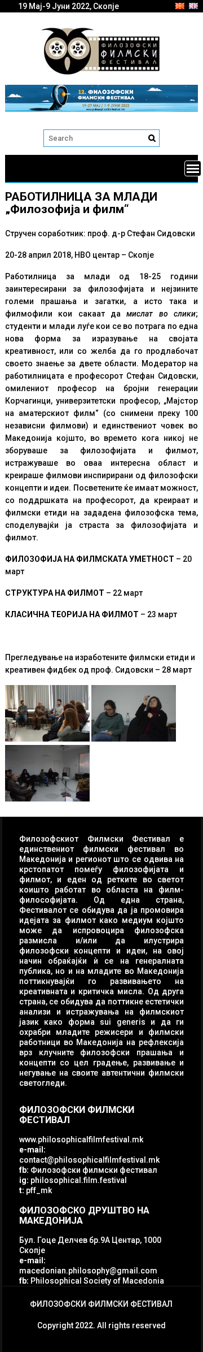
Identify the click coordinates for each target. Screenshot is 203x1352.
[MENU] (192, 168)
